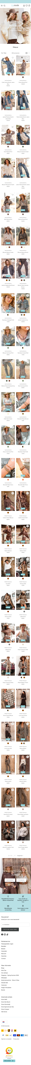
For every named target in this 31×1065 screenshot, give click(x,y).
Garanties (3, 956)
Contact (3, 958)
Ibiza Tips (3, 970)
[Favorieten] (26, 5)
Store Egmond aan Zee (7, 1007)
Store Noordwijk (5, 1004)
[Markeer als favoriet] (13, 58)
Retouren (3, 953)
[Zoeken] (5, 5)
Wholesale (4, 977)
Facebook (21, 880)
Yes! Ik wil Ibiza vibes (10, 929)
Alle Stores (4, 1011)
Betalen (3, 948)
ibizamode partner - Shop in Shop (10, 980)
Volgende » (20, 855)
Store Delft (4, 999)
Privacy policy (16, 1039)
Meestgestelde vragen (7, 944)
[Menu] (1, 5)
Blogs (2, 968)
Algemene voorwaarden (6, 1039)
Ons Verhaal (4, 973)
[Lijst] (29, 53)
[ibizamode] (15, 5)
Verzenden (4, 951)
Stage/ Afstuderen (6, 987)
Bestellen (3, 946)
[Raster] (26, 53)
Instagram (10, 880)
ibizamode (7, 1025)
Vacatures (4, 985)
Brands (3, 990)
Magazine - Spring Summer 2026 (10, 975)
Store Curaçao (5, 1009)
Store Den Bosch (5, 1002)
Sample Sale (4, 982)
